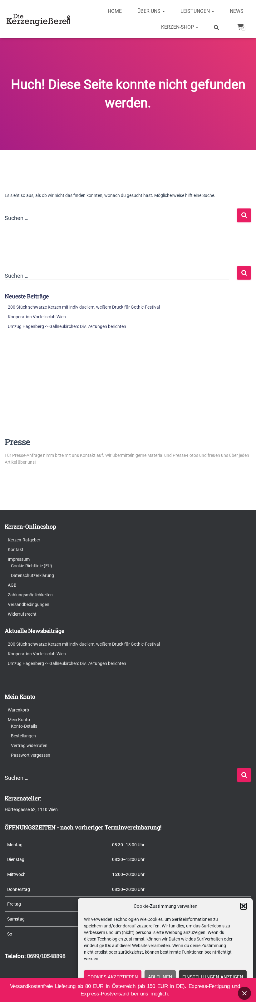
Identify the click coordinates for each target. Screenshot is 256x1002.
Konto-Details (24, 726)
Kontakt (15, 549)
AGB (12, 585)
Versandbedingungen (28, 604)
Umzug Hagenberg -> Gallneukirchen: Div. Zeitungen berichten (67, 326)
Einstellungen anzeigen (212, 977)
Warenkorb (18, 709)
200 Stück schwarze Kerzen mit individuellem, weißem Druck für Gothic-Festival (84, 307)
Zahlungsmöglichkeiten (30, 594)
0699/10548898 (46, 956)
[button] (243, 906)
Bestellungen (23, 735)
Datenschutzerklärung (32, 575)
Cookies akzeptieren (112, 977)
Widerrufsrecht (22, 614)
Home (115, 11)
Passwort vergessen (30, 755)
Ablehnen (160, 977)
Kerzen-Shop (178, 27)
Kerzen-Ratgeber (24, 539)
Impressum (19, 559)
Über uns (149, 11)
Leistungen (195, 11)
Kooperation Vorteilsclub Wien (37, 316)
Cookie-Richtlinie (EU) (31, 565)
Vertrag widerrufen (29, 745)
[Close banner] (244, 993)
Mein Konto (19, 719)
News (237, 11)
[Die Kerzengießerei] (39, 19)
